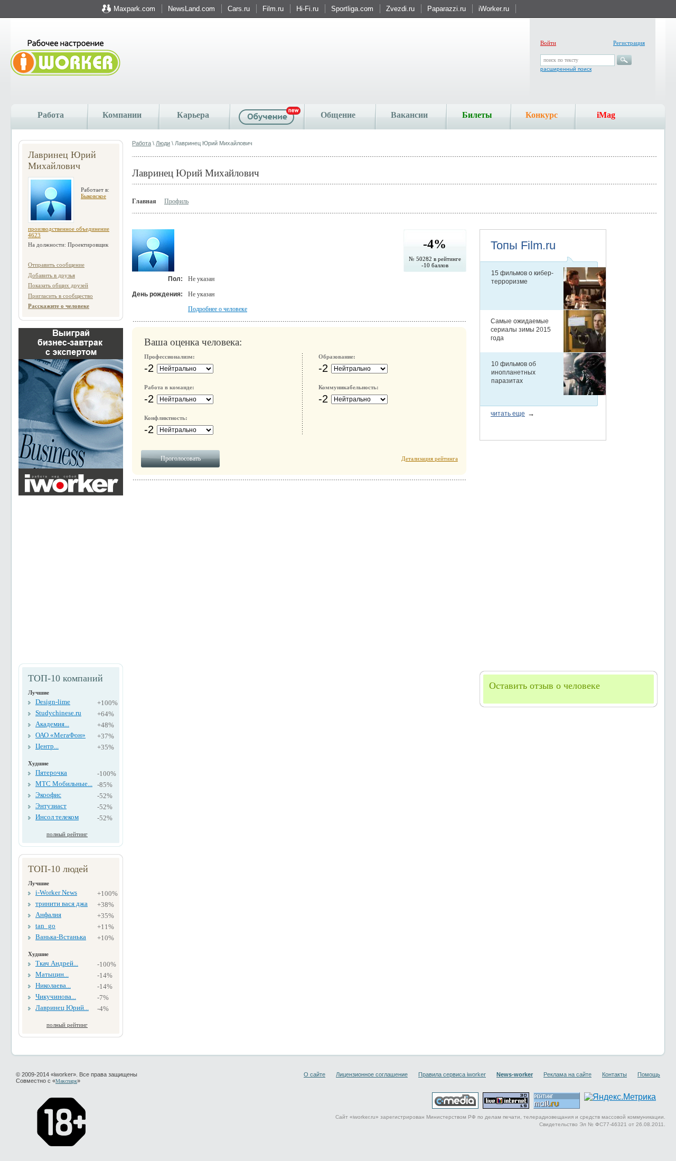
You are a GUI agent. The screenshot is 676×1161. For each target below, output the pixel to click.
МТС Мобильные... (63, 784)
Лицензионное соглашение (372, 1074)
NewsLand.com (191, 9)
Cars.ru (239, 9)
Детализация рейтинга (429, 458)
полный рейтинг (67, 834)
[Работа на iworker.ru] (65, 58)
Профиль (176, 201)
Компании (122, 114)
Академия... (52, 724)
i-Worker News (56, 892)
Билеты (477, 114)
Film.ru (273, 9)
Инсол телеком (57, 817)
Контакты (614, 1074)
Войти (548, 43)
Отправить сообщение (56, 264)
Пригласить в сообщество (60, 296)
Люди (163, 143)
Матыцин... (52, 974)
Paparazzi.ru (446, 9)
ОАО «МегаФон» (60, 735)
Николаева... (53, 985)
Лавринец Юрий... (62, 1008)
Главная (144, 201)
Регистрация (629, 43)
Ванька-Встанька (60, 937)
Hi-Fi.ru (307, 9)
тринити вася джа (61, 903)
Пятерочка (51, 772)
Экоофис (48, 795)
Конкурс (541, 114)
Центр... (47, 746)
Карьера (193, 114)
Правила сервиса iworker (452, 1074)
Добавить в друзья (51, 275)
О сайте (314, 1074)
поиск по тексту (560, 60)
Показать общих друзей (58, 285)
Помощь (648, 1074)
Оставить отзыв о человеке (544, 685)
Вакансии (409, 114)
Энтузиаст (51, 806)
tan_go (45, 926)
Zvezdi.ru (400, 9)
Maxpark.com (134, 9)
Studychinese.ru (58, 713)
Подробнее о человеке (217, 309)
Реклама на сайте (567, 1074)
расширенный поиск (566, 69)
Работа (50, 114)
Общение (338, 114)
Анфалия (48, 915)
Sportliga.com (352, 9)
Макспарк (66, 1081)
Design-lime (52, 702)
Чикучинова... (55, 996)
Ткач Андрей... (56, 963)
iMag (606, 114)
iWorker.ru (493, 9)
